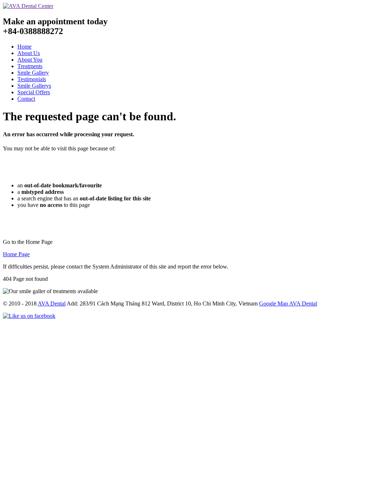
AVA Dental (52, 303)
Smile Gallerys (34, 86)
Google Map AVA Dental (288, 303)
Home (24, 46)
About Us (28, 53)
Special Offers (33, 92)
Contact (26, 99)
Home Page (16, 254)
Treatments (29, 66)
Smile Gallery (33, 73)
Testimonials (31, 79)
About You (29, 60)
